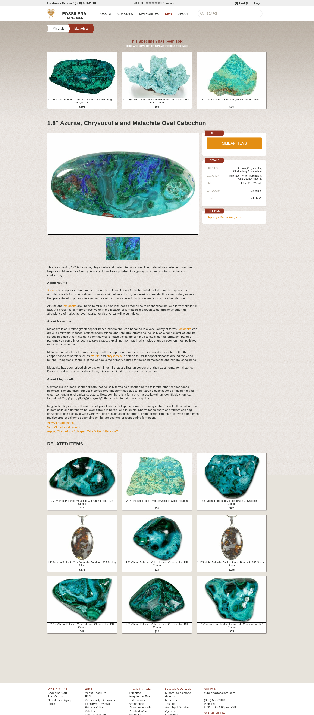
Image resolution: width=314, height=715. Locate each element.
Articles (90, 711)
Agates (170, 711)
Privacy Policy (94, 707)
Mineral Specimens (178, 692)
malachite (69, 305)
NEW (168, 13)
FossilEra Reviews (97, 703)
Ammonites (136, 703)
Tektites (170, 703)
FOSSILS (104, 13)
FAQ (88, 696)
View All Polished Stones (63, 427)
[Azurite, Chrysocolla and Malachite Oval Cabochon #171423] (123, 233)
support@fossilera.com (219, 692)
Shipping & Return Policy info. (224, 217)
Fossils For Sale (140, 689)
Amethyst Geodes (177, 707)
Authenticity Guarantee (100, 700)
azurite (95, 356)
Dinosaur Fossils (140, 707)
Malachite (184, 329)
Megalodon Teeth (140, 696)
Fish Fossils (137, 700)
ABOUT (183, 13)
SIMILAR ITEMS (234, 143)
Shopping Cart (57, 692)
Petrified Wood (139, 711)
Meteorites (172, 700)
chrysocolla (114, 356)
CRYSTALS (125, 13)
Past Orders (56, 696)
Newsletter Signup (60, 700)
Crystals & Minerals (178, 689)
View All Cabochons (60, 422)
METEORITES (149, 13)
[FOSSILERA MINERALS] (51, 17)
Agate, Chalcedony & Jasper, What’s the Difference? (82, 431)
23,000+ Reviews (154, 3)
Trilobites (135, 692)
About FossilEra (95, 692)
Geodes (170, 696)
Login (258, 3)
